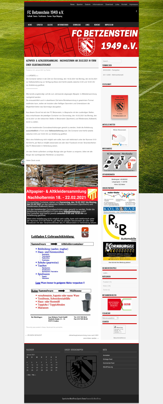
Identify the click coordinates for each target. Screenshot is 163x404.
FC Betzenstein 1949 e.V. (45, 12)
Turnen (105, 290)
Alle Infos (124, 145)
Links (117, 4)
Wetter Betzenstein (119, 130)
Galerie (87, 4)
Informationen (98, 4)
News (72, 4)
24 (56, 367)
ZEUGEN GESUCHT (33, 335)
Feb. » (34, 375)
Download (109, 4)
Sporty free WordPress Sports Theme (74, 398)
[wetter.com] (115, 145)
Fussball (106, 282)
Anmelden (106, 355)
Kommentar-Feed (108, 363)
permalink (59, 327)
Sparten (80, 4)
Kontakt (124, 4)
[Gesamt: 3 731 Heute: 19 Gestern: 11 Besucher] (120, 335)
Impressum (133, 4)
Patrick (48, 70)
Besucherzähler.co (120, 338)
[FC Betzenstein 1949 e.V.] (81, 32)
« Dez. (29, 375)
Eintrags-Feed (107, 359)
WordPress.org (108, 367)
